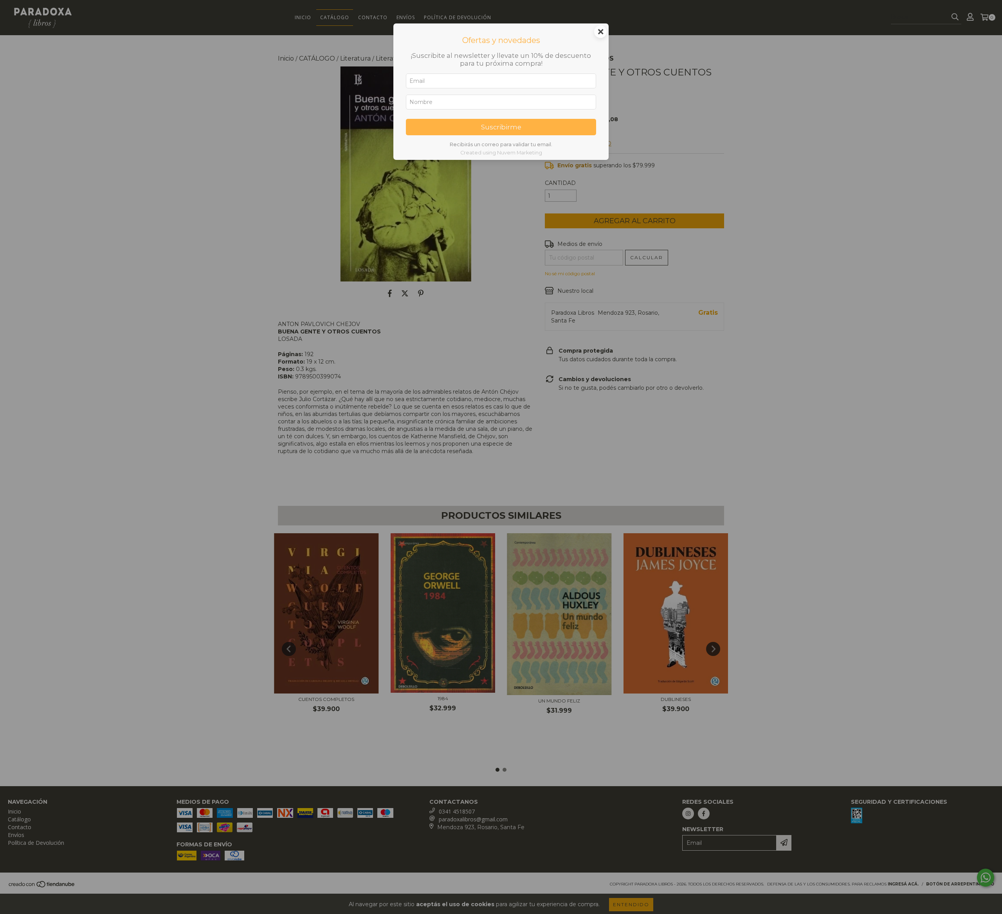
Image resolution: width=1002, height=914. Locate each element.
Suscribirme (501, 127)
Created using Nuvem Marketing (501, 153)
